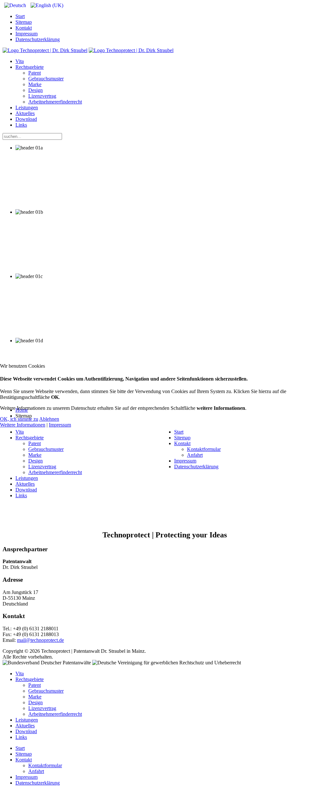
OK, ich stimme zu (19, 419)
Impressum (60, 424)
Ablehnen (49, 419)
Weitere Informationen (22, 424)
